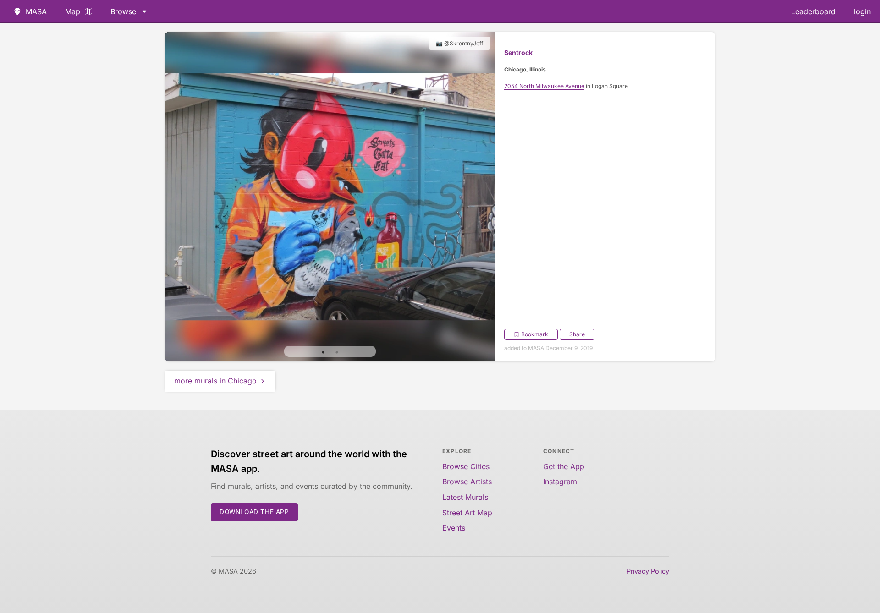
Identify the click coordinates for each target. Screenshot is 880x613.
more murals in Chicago (215, 380)
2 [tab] (336, 352)
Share (577, 334)
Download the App (254, 511)
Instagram (560, 481)
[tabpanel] (330, 196)
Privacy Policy (648, 571)
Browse (123, 11)
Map (72, 11)
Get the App (563, 466)
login (862, 11)
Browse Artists (467, 481)
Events (453, 527)
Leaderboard (813, 11)
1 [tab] (323, 352)
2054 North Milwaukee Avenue (544, 85)
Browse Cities (466, 466)
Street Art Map (467, 512)
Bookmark (534, 334)
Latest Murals (465, 497)
